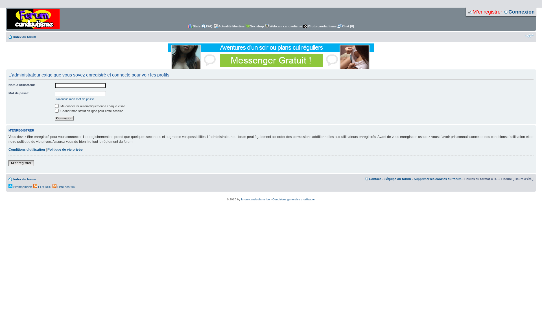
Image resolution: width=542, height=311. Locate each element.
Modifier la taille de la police (529, 35)
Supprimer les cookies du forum (438, 179)
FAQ (209, 26)
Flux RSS (44, 187)
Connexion (521, 12)
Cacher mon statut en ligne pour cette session (91, 111)
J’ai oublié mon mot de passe (75, 99)
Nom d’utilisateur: (21, 85)
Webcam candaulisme (286, 26)
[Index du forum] (33, 19)
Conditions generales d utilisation (294, 199)
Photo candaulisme (322, 26)
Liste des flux (65, 187)
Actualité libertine (231, 26)
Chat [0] (348, 26)
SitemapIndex (22, 187)
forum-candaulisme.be (255, 199)
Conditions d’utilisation (26, 150)
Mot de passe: (18, 93)
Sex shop (257, 26)
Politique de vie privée (65, 150)
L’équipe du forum (397, 179)
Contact (375, 179)
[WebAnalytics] (271, 196)
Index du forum (24, 37)
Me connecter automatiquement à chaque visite (92, 106)
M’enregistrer (487, 12)
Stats (196, 26)
